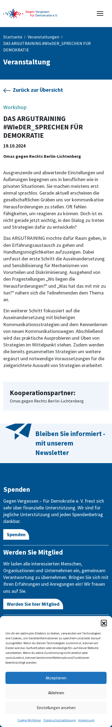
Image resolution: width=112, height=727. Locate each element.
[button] (104, 623)
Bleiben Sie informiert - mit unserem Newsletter (70, 443)
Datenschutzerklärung (59, 720)
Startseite (12, 37)
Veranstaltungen (43, 37)
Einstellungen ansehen (56, 707)
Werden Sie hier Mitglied (33, 604)
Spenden (16, 534)
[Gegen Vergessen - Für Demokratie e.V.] (30, 13)
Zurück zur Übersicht (38, 89)
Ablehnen (56, 692)
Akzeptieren (56, 677)
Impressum (86, 720)
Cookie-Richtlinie (29, 720)
